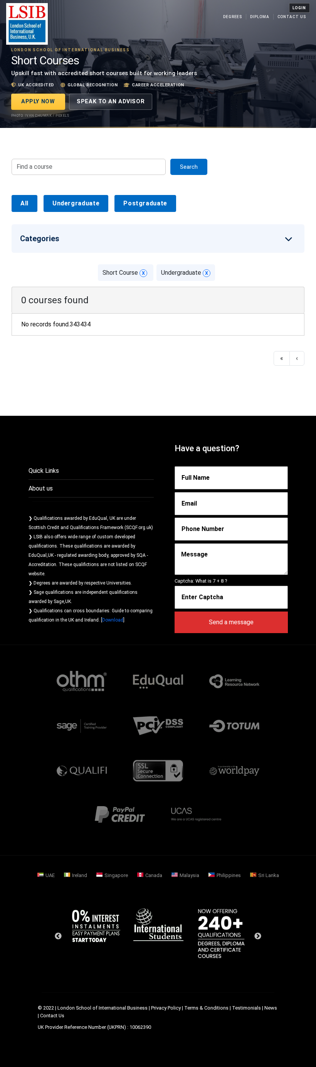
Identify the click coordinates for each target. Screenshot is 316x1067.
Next (258, 936)
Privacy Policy (166, 1008)
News (270, 1008)
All (24, 203)
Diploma (259, 17)
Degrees (232, 17)
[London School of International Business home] (27, 24)
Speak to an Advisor (111, 101)
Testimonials (246, 1008)
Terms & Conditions (206, 1008)
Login (299, 8)
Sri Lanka (268, 875)
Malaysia (189, 875)
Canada (153, 875)
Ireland (79, 875)
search (189, 166)
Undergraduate (75, 203)
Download (112, 620)
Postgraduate (145, 203)
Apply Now (38, 101)
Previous (58, 936)
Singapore (116, 875)
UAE (50, 875)
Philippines (229, 875)
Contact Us (291, 17)
